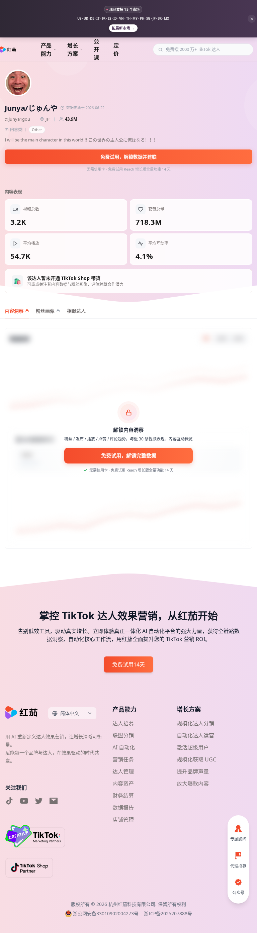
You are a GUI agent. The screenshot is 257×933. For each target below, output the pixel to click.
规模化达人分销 (195, 723)
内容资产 (123, 783)
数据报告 (123, 807)
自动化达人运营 (195, 735)
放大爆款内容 (193, 783)
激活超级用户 (193, 747)
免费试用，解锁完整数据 (128, 455)
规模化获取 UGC (196, 759)
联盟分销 (123, 735)
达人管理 (123, 771)
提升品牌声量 (193, 771)
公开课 (96, 49)
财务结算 (123, 795)
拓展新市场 (123, 28)
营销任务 (123, 759)
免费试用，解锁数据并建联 (128, 156)
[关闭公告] (252, 19)
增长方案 (72, 49)
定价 (116, 49)
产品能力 (46, 49)
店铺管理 (123, 819)
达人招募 (123, 723)
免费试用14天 (128, 664)
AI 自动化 (123, 747)
